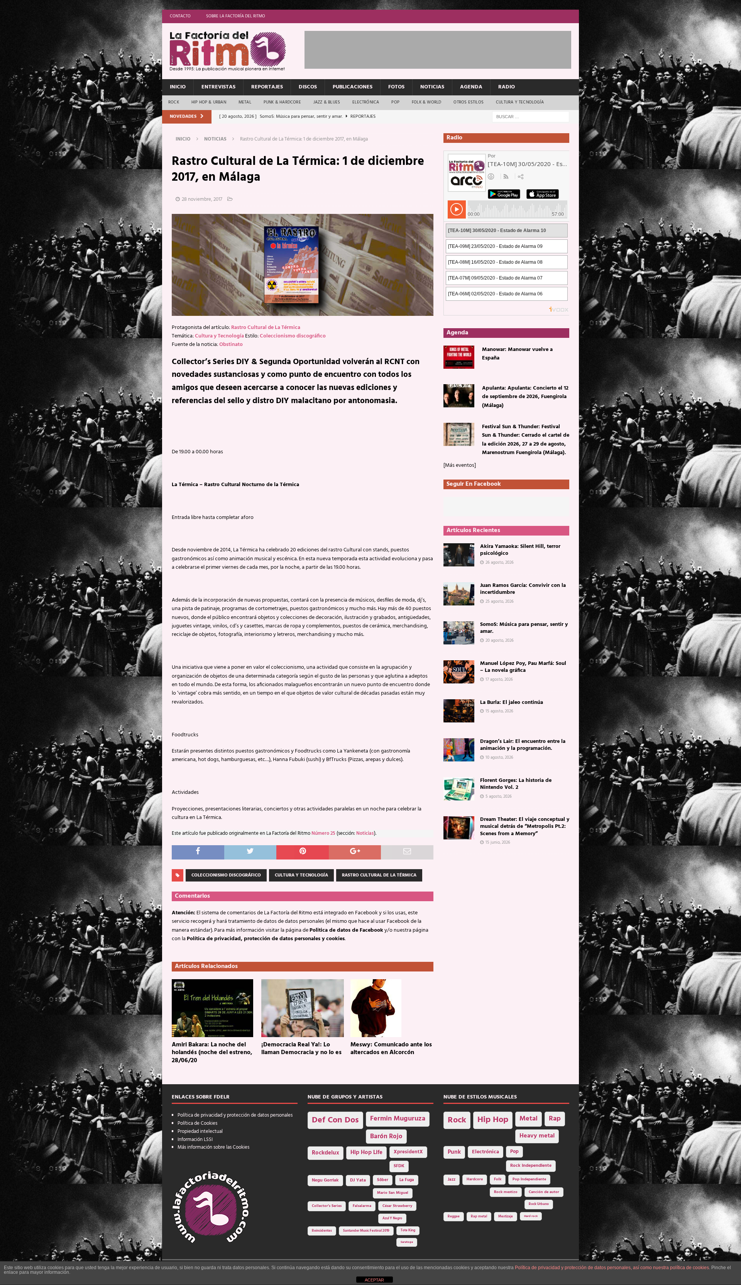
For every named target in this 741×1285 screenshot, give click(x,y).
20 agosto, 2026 (500, 640)
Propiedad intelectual (200, 1131)
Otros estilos (468, 102)
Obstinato (231, 344)
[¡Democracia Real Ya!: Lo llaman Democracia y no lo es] (302, 1008)
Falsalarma (362, 1206)
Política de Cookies (197, 1123)
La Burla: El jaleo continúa (511, 702)
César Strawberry (397, 1206)
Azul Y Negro (392, 1218)
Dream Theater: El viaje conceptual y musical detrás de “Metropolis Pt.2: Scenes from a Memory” (524, 826)
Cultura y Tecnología (520, 102)
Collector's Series (327, 1206)
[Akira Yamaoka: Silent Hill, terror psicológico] (458, 554)
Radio (506, 87)
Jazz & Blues (326, 102)
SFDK (399, 1166)
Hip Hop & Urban (208, 102)
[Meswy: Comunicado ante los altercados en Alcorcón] (391, 1008)
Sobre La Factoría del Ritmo (235, 16)
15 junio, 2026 (498, 842)
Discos (308, 87)
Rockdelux (325, 1153)
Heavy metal (537, 1136)
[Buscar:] (530, 116)
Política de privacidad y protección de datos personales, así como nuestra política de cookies (612, 1267)
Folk (497, 1179)
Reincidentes (322, 1231)
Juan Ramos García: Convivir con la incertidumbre (523, 589)
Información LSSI (195, 1140)
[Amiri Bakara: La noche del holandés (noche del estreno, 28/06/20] (213, 1008)
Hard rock (531, 1216)
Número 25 (323, 833)
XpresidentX (408, 1152)
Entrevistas (218, 87)
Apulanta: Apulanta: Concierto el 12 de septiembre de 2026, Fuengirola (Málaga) (525, 397)
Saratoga (407, 1242)
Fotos (396, 87)
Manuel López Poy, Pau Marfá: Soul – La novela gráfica (523, 667)
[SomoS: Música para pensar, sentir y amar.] (458, 632)
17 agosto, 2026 (499, 679)
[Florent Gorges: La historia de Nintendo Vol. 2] (458, 788)
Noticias (432, 87)
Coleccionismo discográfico (293, 336)
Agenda (471, 87)
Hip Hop (492, 1120)
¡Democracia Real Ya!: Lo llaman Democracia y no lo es (301, 1049)
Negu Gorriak (325, 1180)
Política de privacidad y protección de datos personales (235, 1115)
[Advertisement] (445, 48)
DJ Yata (358, 1180)
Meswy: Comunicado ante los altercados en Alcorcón (391, 1049)
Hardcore (475, 1179)
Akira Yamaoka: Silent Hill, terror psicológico (520, 550)
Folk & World (426, 102)
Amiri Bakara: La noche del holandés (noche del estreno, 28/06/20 (212, 1053)
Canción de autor (544, 1192)
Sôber (382, 1180)
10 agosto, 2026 (499, 757)
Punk (454, 1152)
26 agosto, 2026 (500, 562)
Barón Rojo (386, 1136)
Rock (173, 102)
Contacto (180, 16)
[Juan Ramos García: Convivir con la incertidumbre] (458, 593)
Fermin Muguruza (397, 1118)
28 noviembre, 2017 (202, 199)
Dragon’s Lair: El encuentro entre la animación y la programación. (522, 745)
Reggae (454, 1216)
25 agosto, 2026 (500, 601)
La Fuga (406, 1180)
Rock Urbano (539, 1204)
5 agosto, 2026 (499, 796)
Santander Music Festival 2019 (366, 1231)
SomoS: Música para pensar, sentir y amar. (524, 628)
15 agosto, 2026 (499, 711)
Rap (555, 1118)
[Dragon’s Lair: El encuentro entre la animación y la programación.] (458, 749)
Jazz (451, 1179)
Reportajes (267, 87)
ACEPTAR (374, 1280)
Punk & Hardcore (282, 102)
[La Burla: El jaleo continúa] (458, 710)
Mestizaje (505, 1216)
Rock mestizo (506, 1192)
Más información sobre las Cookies (213, 1147)
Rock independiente (531, 1166)
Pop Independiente (529, 1179)
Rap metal (479, 1216)
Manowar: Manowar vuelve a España (517, 354)
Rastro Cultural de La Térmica (265, 327)
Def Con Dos (335, 1120)
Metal (245, 102)
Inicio (178, 87)
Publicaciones (352, 87)
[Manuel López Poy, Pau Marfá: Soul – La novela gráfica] (458, 671)
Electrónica (365, 102)
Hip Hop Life (366, 1152)
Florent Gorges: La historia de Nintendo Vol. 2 (516, 784)
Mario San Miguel (392, 1193)
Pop (395, 102)
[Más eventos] (459, 465)
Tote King (408, 1230)
